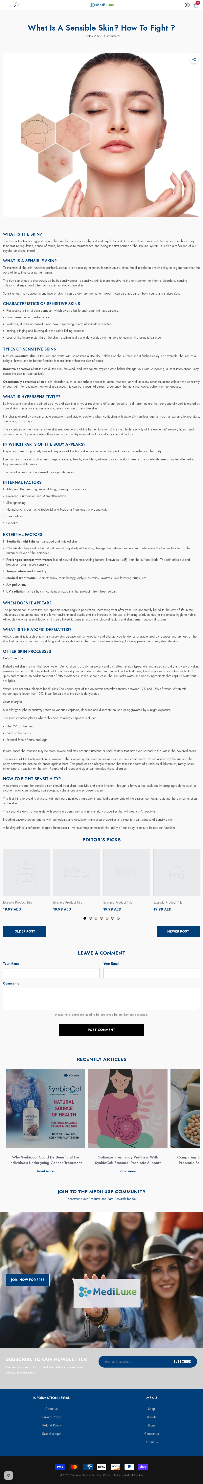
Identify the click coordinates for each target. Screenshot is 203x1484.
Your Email (111, 963)
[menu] (6, 5)
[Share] (194, 59)
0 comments (112, 36)
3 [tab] (96, 918)
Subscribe (182, 1361)
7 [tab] (118, 918)
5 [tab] (107, 918)
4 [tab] (101, 918)
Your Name (11, 963)
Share (194, 59)
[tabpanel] (26, 880)
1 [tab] (84, 918)
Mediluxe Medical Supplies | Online (91, 1475)
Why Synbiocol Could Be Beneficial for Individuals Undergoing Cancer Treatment (46, 1160)
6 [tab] (112, 918)
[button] (16, 5)
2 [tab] (90, 918)
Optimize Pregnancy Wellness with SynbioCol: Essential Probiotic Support (128, 1160)
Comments (11, 983)
